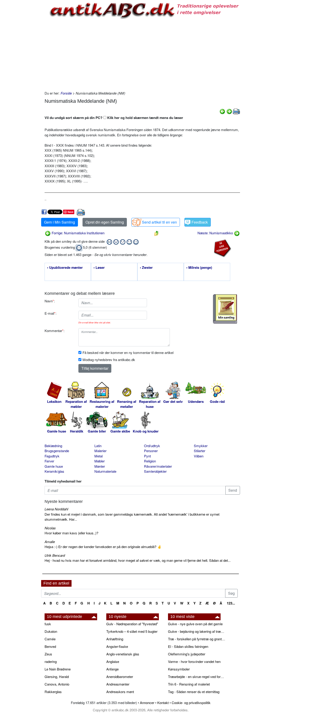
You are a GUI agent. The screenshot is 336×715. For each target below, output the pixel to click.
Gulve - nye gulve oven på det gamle (195, 623)
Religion (150, 461)
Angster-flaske (117, 646)
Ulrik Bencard (55, 555)
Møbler (99, 461)
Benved (50, 646)
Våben (198, 456)
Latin (97, 445)
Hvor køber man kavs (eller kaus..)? (71, 532)
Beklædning (53, 445)
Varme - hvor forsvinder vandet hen (194, 661)
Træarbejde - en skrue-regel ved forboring (196, 676)
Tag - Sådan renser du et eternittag (193, 691)
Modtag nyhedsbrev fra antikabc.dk (109, 359)
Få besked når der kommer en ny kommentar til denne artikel (128, 352)
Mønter (99, 466)
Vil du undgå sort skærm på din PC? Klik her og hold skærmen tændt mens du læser (114, 117)
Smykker (201, 445)
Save (70, 212)
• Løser (99, 267)
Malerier (100, 450)
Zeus (48, 654)
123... (231, 603)
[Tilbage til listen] (157, 232)
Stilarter (199, 450)
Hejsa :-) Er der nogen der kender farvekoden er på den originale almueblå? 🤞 (103, 546)
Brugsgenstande (57, 450)
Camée (50, 638)
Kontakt (163, 702)
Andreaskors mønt (120, 691)
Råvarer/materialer (158, 466)
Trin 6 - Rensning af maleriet (189, 684)
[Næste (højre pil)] (229, 110)
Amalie (50, 541)
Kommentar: (54, 330)
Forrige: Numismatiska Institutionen (77, 232)
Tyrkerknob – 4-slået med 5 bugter (131, 631)
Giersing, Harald (57, 676)
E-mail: (50, 313)
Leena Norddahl (56, 509)
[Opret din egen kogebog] (225, 309)
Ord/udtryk (152, 445)
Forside (66, 93)
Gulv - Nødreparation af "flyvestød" (132, 623)
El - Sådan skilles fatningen (188, 646)
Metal (98, 456)
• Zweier (146, 267)
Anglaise (112, 661)
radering (51, 661)
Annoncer (147, 702)
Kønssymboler (179, 669)
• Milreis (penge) (199, 267)
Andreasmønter (117, 684)
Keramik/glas (54, 471)
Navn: (50, 300)
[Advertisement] (22, 68)
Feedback (200, 222)
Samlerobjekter (155, 471)
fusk (48, 623)
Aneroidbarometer (119, 676)
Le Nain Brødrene (58, 669)
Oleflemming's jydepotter (186, 654)
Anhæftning (114, 638)
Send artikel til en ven (159, 222)
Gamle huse (54, 466)
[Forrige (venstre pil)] (222, 110)
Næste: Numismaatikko (215, 232)
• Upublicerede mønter (65, 267)
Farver (49, 461)
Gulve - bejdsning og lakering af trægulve (196, 631)
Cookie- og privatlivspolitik (191, 702)
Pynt (147, 456)
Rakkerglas (53, 691)
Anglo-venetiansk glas (122, 654)
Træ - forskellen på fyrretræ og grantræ (196, 638)
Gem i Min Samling (59, 222)
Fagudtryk (52, 456)
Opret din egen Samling (104, 222)
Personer (151, 450)
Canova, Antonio (57, 684)
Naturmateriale (105, 471)
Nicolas (50, 527)
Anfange (112, 669)
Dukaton (51, 631)
